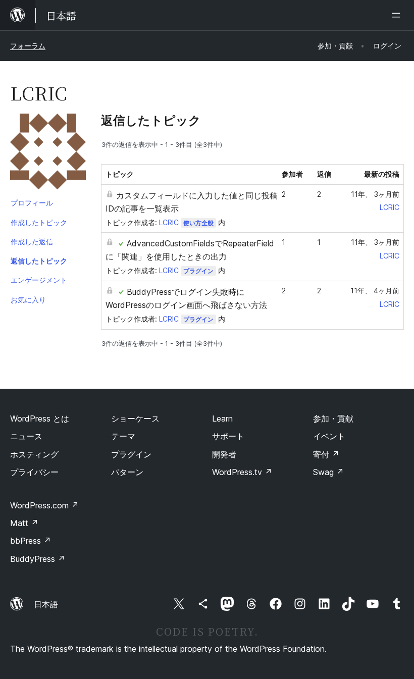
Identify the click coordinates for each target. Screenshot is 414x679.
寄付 (326, 454)
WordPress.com (44, 505)
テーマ (123, 436)
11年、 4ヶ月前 (374, 290)
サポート (228, 436)
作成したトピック (39, 222)
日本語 (46, 604)
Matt (24, 523)
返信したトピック (39, 260)
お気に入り (28, 299)
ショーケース (135, 418)
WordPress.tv (242, 472)
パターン (127, 472)
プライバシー (34, 472)
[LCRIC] (48, 153)
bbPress (30, 541)
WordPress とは (39, 418)
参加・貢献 (333, 418)
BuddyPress (37, 559)
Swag (328, 472)
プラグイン (198, 271)
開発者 (224, 454)
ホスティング (34, 454)
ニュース (26, 436)
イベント (329, 436)
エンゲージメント (39, 280)
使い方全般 (198, 223)
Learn (222, 418)
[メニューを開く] (398, 15)
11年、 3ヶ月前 (375, 194)
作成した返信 (32, 241)
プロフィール (32, 202)
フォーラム (27, 45)
